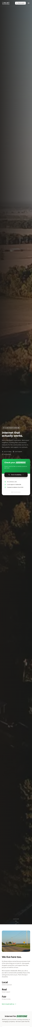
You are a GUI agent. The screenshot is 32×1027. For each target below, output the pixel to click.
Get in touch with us (8, 1004)
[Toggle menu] (28, 3)
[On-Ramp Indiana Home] (6, 3)
